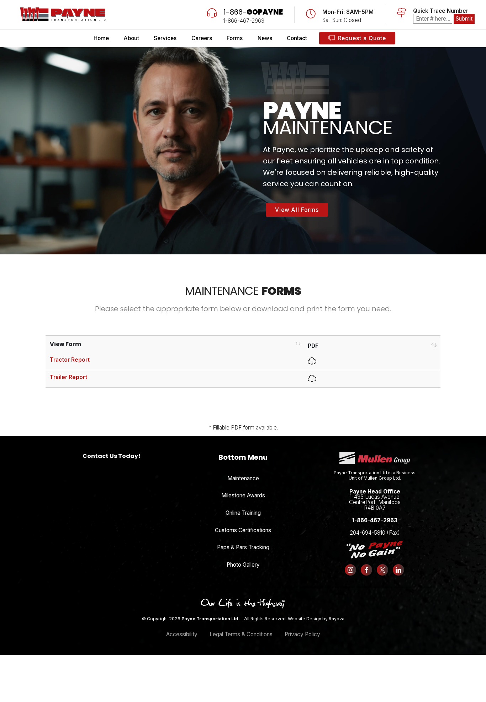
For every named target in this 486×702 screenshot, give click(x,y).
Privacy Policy (302, 634)
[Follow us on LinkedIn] (398, 570)
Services (165, 38)
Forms (235, 38)
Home (101, 38)
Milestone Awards (243, 495)
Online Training (243, 512)
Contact (297, 38)
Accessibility (181, 634)
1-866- (253, 12)
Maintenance (243, 478)
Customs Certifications (243, 530)
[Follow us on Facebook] (367, 570)
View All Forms (297, 209)
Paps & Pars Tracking (243, 547)
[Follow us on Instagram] (351, 570)
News (265, 38)
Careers (201, 38)
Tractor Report (70, 359)
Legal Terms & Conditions (241, 634)
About (131, 38)
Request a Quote (362, 38)
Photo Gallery (243, 564)
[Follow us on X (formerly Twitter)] (383, 570)
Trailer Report (68, 377)
